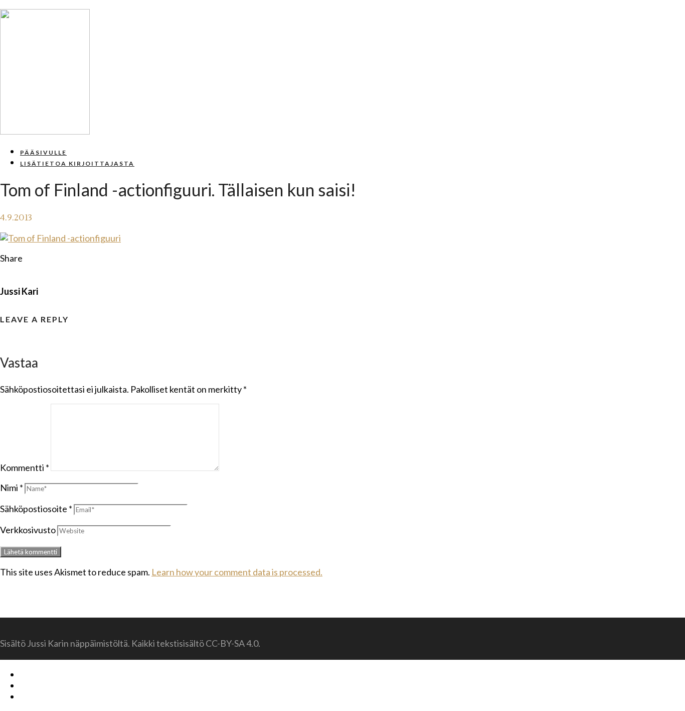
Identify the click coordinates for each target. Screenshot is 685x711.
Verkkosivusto (28, 529)
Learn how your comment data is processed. (236, 571)
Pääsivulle (43, 152)
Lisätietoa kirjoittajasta (77, 163)
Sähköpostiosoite (36, 508)
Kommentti (24, 467)
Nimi (11, 487)
